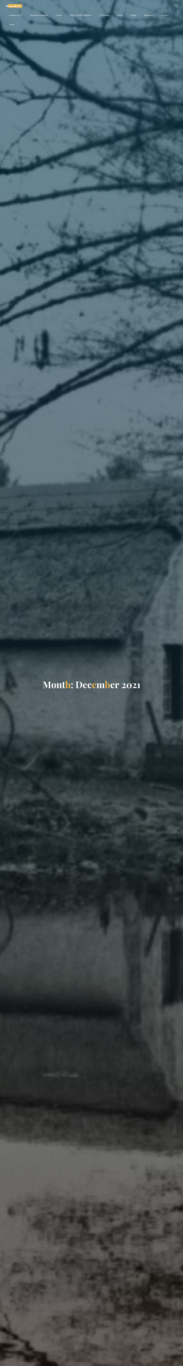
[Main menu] (176, 6)
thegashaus (13, 6)
